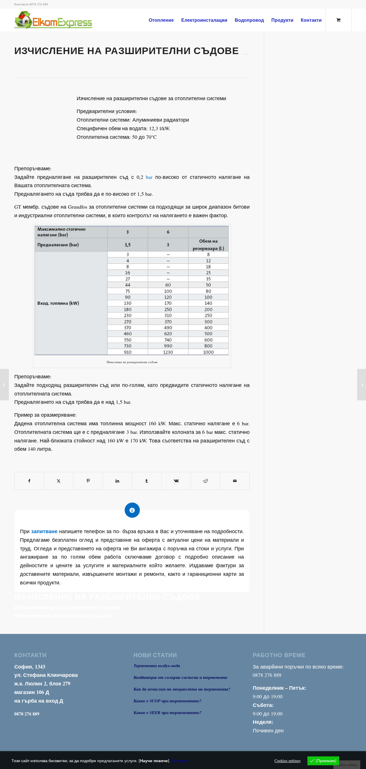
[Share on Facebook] (29, 481)
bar (149, 176)
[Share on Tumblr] (147, 481)
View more (179, 760)
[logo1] (62, 20)
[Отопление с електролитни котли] (4, 384)
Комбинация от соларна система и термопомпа (180, 677)
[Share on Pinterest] (88, 481)
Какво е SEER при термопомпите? (168, 712)
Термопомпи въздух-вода (157, 666)
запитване (44, 531)
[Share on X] (58, 481)
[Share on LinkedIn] (117, 481)
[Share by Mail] (234, 481)
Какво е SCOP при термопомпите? (168, 701)
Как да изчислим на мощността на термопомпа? (182, 689)
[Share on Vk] (176, 481)
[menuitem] (161, 20)
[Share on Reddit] (205, 481)
